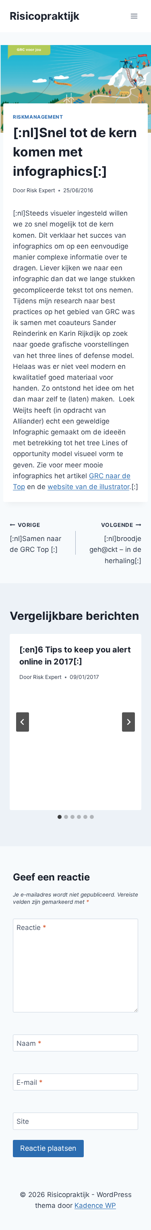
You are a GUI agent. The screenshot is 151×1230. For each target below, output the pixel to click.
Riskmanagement (38, 117)
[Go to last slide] (22, 722)
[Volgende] (128, 722)
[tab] (60, 817)
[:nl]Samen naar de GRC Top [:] (35, 538)
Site (23, 1121)
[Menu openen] (133, 16)
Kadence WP (95, 1205)
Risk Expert (41, 190)
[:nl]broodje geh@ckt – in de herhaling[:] (115, 543)
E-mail (30, 1082)
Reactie (31, 928)
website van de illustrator (88, 487)
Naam (29, 1043)
